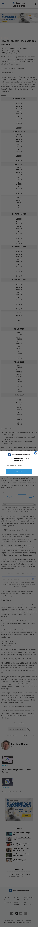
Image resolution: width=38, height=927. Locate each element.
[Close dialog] (35, 452)
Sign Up (19, 471)
